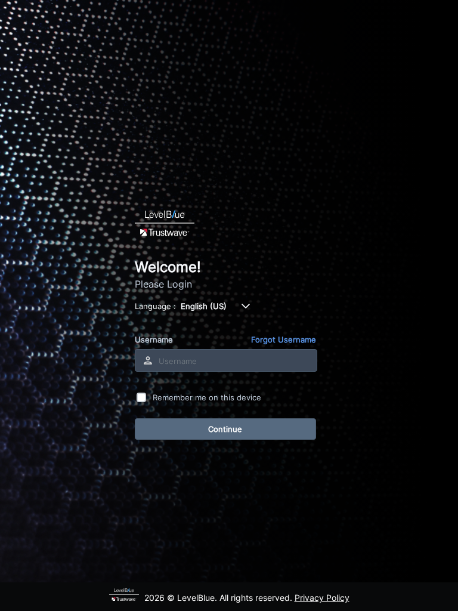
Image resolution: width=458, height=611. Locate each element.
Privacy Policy (322, 598)
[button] (245, 306)
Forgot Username (283, 339)
